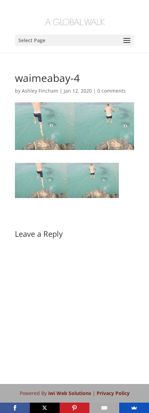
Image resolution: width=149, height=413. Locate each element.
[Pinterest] (74, 408)
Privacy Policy (113, 393)
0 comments (111, 90)
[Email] (104, 408)
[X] (45, 408)
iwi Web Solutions (70, 393)
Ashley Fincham (40, 90)
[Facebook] (15, 408)
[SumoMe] (134, 408)
